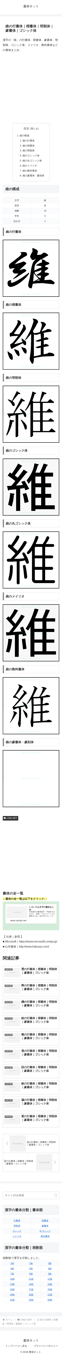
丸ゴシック (45, 1231)
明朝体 (17, 1225)
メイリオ (16, 1236)
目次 (26, 128)
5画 (31, 1268)
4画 (12, 1268)
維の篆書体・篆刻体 (33, 175)
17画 (31, 1289)
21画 (50, 1294)
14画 (31, 1284)
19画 (12, 1294)
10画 (12, 1279)
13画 (12, 1284)
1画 (12, 1263)
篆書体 (45, 1225)
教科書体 (45, 1236)
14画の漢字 (12, 818)
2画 (31, 1263)
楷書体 (45, 1220)
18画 (50, 1289)
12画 (50, 1279)
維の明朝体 (29, 150)
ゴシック (16, 1231)
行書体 (17, 1220)
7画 (12, 1273)
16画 (12, 1289)
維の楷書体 (29, 145)
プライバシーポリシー (46, 1345)
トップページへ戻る (16, 1345)
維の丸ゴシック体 (32, 160)
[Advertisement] (31, 88)
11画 (31, 1279)
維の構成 (24, 135)
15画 (50, 1284)
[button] (56, 1195)
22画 (12, 1300)
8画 (31, 1273)
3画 (49, 1263)
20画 (31, 1294)
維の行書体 (29, 140)
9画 (49, 1273)
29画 (50, 1300)
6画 (49, 1268)
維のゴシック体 (31, 155)
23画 (31, 1300)
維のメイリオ (30, 165)
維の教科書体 (30, 170)
